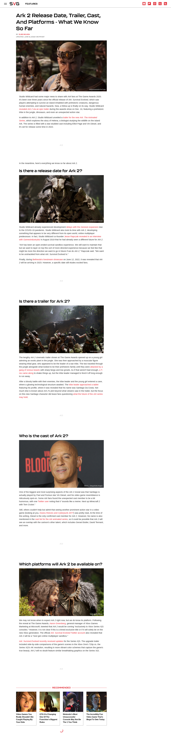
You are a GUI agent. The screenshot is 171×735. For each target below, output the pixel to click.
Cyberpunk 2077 (65, 513)
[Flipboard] (149, 4)
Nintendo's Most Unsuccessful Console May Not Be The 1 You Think (72, 718)
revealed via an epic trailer (34, 109)
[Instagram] (154, 4)
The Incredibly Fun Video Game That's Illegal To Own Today (95, 716)
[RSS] (165, 4)
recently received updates (41, 641)
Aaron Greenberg (58, 623)
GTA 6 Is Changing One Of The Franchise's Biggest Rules (48, 718)
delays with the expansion (82, 227)
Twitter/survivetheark (96, 221)
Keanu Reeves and (48, 513)
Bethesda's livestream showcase (48, 259)
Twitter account (68, 633)
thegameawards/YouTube (97, 89)
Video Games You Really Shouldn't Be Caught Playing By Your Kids (25, 718)
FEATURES (31, 3)
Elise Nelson (24, 34)
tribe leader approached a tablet (83, 384)
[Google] (160, 4)
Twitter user (43, 501)
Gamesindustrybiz (31, 239)
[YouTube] (144, 4)
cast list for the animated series (51, 519)
